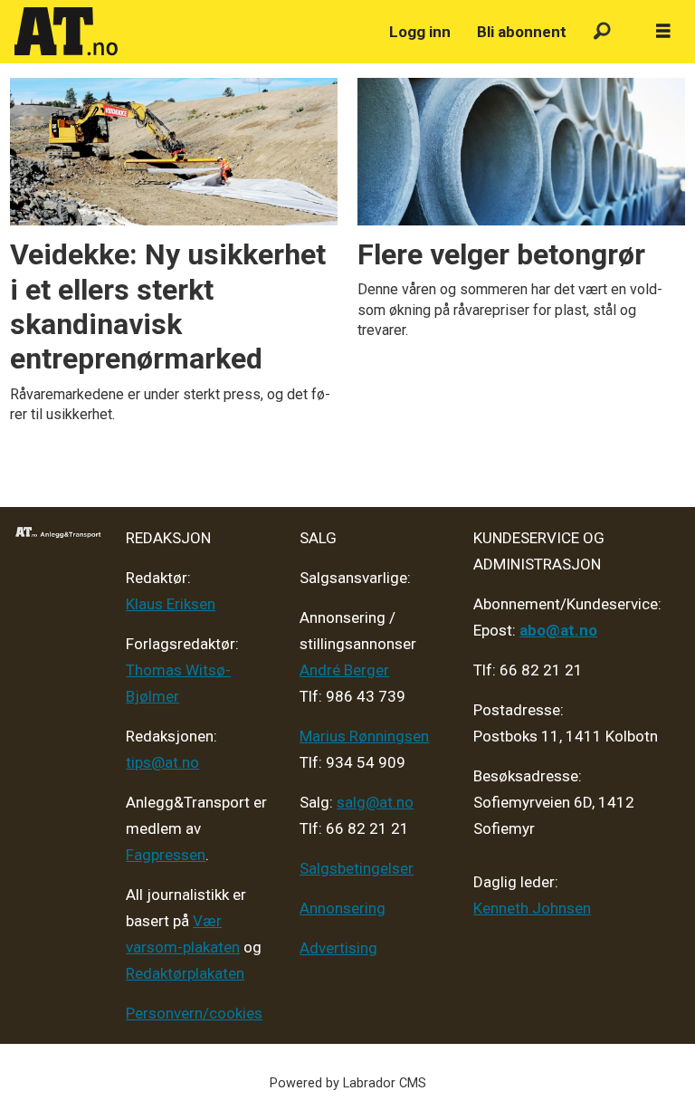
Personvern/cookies (194, 1013)
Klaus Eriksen (170, 604)
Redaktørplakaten (185, 973)
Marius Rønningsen (364, 736)
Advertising (338, 948)
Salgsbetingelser (357, 868)
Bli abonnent (521, 32)
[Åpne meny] (663, 31)
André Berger (344, 670)
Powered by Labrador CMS (348, 1083)
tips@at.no (162, 762)
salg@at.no (375, 802)
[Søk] (602, 32)
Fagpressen (165, 855)
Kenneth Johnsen (532, 908)
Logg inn (420, 32)
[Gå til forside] (191, 31)
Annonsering (343, 908)
